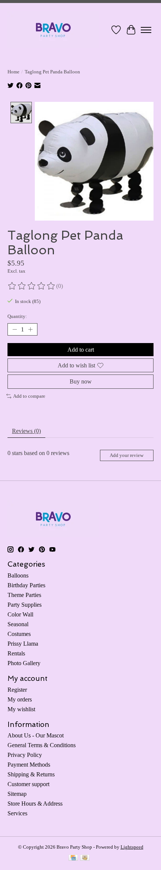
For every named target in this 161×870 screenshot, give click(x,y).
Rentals (16, 653)
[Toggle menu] (146, 29)
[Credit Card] (73, 858)
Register (17, 689)
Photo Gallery (23, 663)
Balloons (17, 575)
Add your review (126, 455)
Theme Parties (24, 595)
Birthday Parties (26, 585)
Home (13, 72)
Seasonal (17, 624)
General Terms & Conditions (41, 745)
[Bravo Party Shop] (53, 29)
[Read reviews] (31, 286)
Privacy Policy (24, 755)
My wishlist (21, 709)
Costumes (19, 634)
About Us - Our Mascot (35, 735)
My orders (19, 699)
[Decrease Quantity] (14, 329)
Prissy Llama (22, 643)
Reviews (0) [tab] (26, 431)
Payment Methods (28, 764)
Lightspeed (132, 847)
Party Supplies (24, 604)
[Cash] (84, 858)
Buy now (81, 381)
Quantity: (17, 316)
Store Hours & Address (35, 803)
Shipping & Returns (31, 774)
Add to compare (29, 396)
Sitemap (17, 794)
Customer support (28, 784)
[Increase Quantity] (30, 329)
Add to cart (80, 349)
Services (17, 813)
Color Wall (20, 614)
